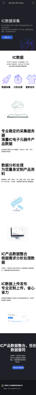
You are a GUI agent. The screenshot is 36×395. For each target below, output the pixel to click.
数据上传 (7, 37)
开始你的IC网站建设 (18, 367)
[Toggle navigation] (33, 3)
